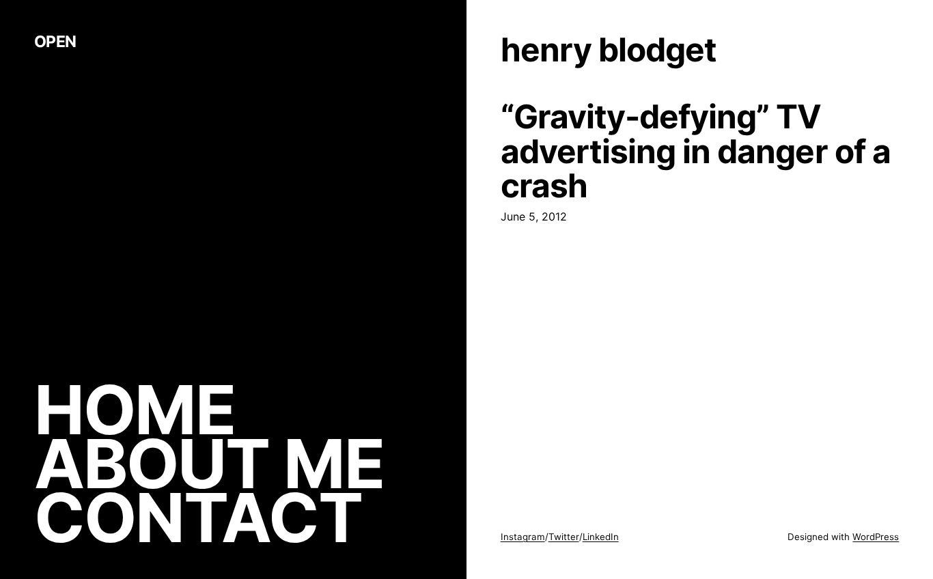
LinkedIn (601, 536)
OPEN (55, 41)
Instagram (523, 536)
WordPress (875, 536)
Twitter (563, 536)
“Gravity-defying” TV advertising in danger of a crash (696, 151)
